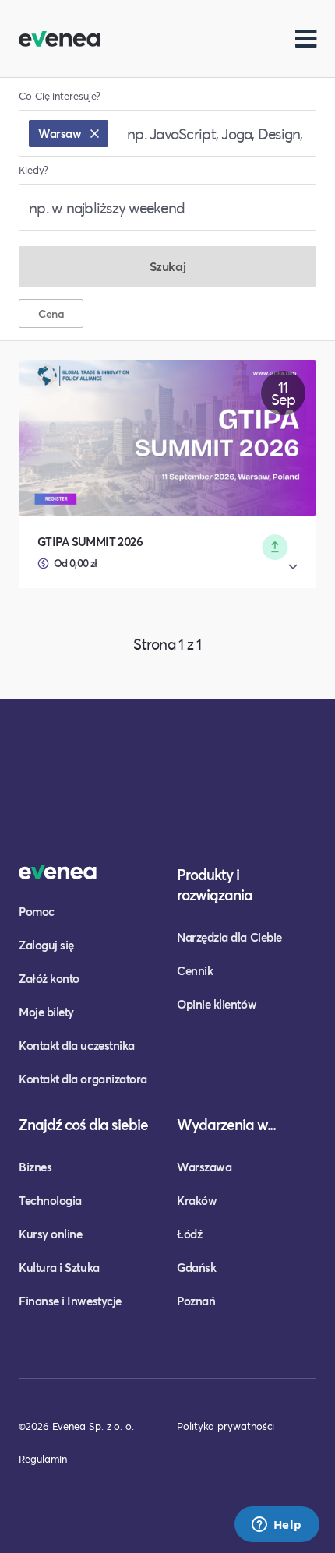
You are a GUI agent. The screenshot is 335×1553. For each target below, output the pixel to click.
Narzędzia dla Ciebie (229, 937)
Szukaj (167, 266)
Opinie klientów (216, 1004)
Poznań (196, 1300)
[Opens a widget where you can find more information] (276, 1525)
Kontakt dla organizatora (83, 1078)
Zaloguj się (46, 945)
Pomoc (37, 911)
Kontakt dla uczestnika (77, 1045)
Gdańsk (196, 1267)
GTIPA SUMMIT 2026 (90, 541)
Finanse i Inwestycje (70, 1300)
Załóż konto (49, 978)
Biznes (35, 1166)
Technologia (50, 1200)
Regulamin (43, 1459)
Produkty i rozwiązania (214, 884)
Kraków (197, 1200)
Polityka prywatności (225, 1426)
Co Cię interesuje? (59, 96)
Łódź (189, 1233)
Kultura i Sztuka (59, 1267)
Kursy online (50, 1233)
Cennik (195, 970)
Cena (51, 313)
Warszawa (204, 1166)
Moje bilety (46, 1011)
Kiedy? (33, 170)
